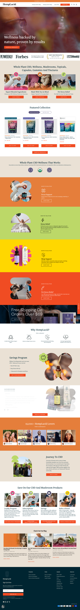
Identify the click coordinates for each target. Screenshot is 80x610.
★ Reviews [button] (78, 306)
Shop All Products (12, 47)
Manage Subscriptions (61, 576)
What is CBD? (54, 474)
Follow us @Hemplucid (40, 426)
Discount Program (48, 574)
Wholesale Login (60, 588)
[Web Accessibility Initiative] (0, 608)
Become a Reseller (32, 574)
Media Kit (71, 583)
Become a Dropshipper (33, 576)
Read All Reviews (40, 414)
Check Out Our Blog (40, 531)
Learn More (56, 4)
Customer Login (60, 586)
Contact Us (72, 579)
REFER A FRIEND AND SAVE (67, 521)
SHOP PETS (64, 97)
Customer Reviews (73, 578)
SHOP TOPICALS (40, 97)
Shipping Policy (59, 583)
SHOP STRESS (16, 97)
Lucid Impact (72, 574)
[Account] (76, 4)
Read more (7, 558)
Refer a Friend (47, 576)
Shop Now (46, 200)
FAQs (58, 578)
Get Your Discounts (17, 375)
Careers (71, 581)
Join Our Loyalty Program (12, 521)
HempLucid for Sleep (47, 4)
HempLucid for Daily (36, 4)
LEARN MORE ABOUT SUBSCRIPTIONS (31, 522)
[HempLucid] (9, 4)
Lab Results (59, 581)
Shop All (65, 4)
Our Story (72, 576)
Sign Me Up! (13, 594)
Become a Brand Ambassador (34, 578)
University (58, 579)
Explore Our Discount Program (49, 522)
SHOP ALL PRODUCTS (40, 152)
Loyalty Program (48, 578)
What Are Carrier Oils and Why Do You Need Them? (64, 548)
